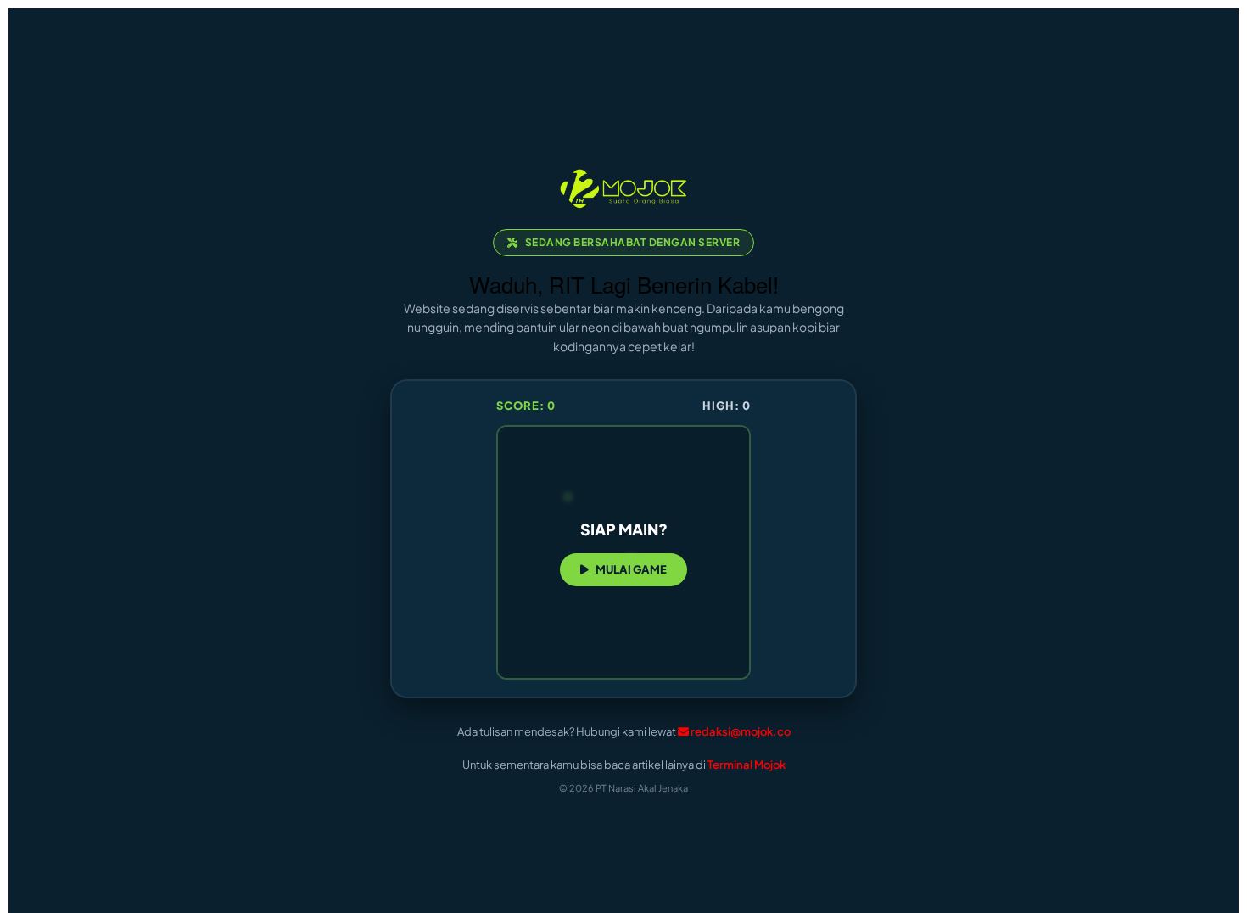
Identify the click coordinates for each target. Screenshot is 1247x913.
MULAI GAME (631, 569)
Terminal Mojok (746, 764)
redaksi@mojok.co (741, 731)
